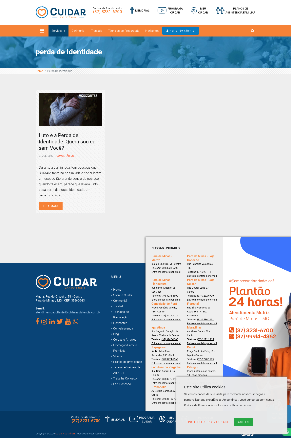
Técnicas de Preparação (123, 31)
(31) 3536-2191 (205, 319)
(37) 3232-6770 (205, 295)
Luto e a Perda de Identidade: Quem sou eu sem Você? (67, 141)
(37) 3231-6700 (107, 12)
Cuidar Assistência (65, 433)
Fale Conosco (122, 384)
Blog (116, 334)
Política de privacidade (127, 362)
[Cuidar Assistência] (61, 12)
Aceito (243, 422)
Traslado (96, 31)
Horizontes (152, 31)
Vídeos (117, 356)
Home (39, 71)
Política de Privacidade (208, 422)
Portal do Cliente (182, 30)
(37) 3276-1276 (170, 315)
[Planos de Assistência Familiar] (235, 10)
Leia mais (50, 206)
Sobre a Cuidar (122, 295)
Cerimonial (78, 31)
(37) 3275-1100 (170, 379)
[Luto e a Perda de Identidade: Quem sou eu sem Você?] (70, 109)
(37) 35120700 (170, 399)
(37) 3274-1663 (170, 359)
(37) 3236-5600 (170, 295)
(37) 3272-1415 (205, 339)
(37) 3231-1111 (205, 272)
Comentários (65, 155)
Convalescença (123, 328)
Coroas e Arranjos (124, 339)
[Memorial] (139, 10)
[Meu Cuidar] (199, 10)
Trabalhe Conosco (125, 378)
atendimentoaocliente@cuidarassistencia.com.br (68, 312)
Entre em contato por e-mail (166, 272)
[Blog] (170, 10)
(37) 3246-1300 (170, 339)
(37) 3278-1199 (205, 359)
